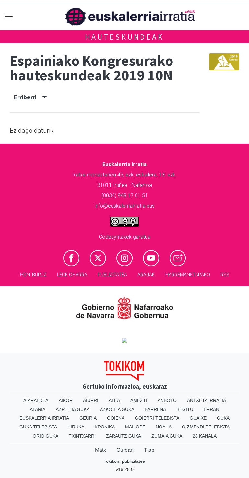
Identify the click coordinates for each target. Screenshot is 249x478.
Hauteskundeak (124, 37)
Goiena (115, 418)
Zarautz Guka (123, 435)
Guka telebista (38, 426)
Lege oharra (72, 275)
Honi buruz (33, 275)
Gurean (125, 450)
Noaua (164, 426)
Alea (114, 400)
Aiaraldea (35, 400)
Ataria (37, 409)
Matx (100, 450)
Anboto (167, 400)
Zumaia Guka (166, 435)
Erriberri (28, 97)
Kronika (105, 426)
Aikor (66, 400)
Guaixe (198, 418)
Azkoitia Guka (117, 409)
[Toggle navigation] (9, 16)
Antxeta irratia (206, 400)
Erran (211, 409)
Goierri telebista (157, 418)
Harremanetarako (187, 275)
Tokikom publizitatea (124, 461)
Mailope (135, 426)
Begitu (184, 409)
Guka (223, 418)
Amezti (138, 400)
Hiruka (75, 426)
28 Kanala (205, 435)
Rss (224, 275)
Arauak (146, 275)
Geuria (88, 418)
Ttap (149, 450)
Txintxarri (82, 435)
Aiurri (90, 400)
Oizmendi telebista (206, 426)
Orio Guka (45, 435)
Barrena (155, 409)
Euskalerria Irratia (44, 418)
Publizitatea (112, 275)
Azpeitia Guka (72, 409)
